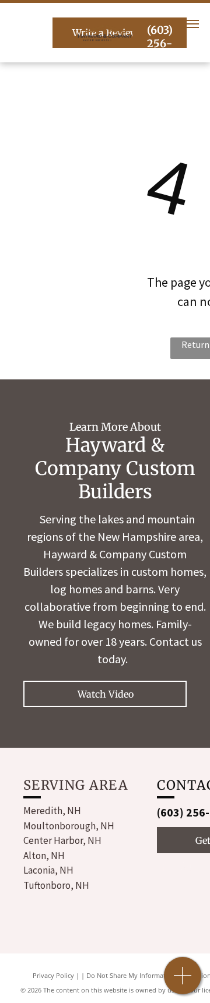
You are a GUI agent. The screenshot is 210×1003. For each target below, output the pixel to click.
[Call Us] (182, 982)
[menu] (192, 24)
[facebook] (164, 868)
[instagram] (185, 868)
